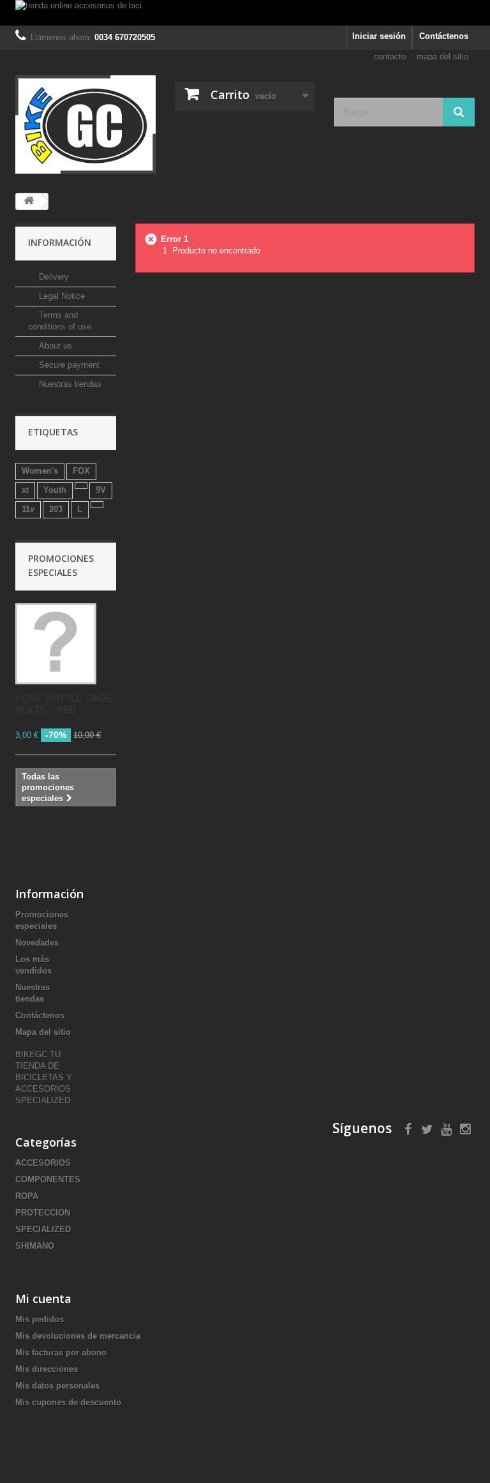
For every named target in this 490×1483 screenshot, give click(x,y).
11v (28, 509)
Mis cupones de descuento (68, 1402)
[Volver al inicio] (29, 201)
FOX (81, 471)
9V (101, 490)
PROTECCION (42, 1212)
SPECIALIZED (43, 1229)
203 (56, 509)
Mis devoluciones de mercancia (77, 1336)
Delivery (52, 277)
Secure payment (68, 365)
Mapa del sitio (43, 1032)
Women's (40, 471)
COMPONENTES (47, 1179)
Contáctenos (443, 36)
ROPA (26, 1196)
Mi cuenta (43, 1298)
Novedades (37, 942)
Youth (54, 490)
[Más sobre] (81, 485)
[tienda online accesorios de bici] (245, 13)
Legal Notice (60, 296)
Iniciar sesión (379, 36)
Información (59, 242)
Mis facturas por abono (61, 1352)
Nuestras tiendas (68, 384)
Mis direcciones (46, 1369)
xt (25, 490)
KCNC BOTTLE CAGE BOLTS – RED (63, 704)
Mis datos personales (57, 1385)
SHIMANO (34, 1246)
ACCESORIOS (43, 1163)
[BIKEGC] (85, 124)
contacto (390, 56)
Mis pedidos (39, 1319)
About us (54, 345)
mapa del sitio (442, 56)
